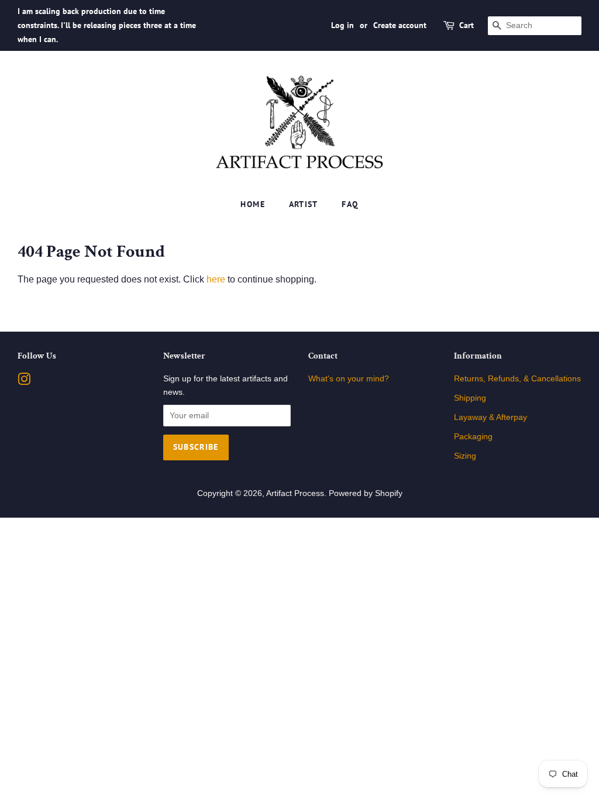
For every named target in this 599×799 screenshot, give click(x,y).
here (215, 279)
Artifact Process (295, 493)
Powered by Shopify (365, 493)
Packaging (473, 436)
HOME (252, 204)
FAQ (350, 204)
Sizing (465, 456)
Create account (399, 25)
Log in (342, 25)
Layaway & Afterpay (490, 417)
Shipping (470, 398)
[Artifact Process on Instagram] (24, 381)
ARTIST (303, 204)
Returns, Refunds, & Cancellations (517, 378)
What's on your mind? (348, 378)
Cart (466, 25)
